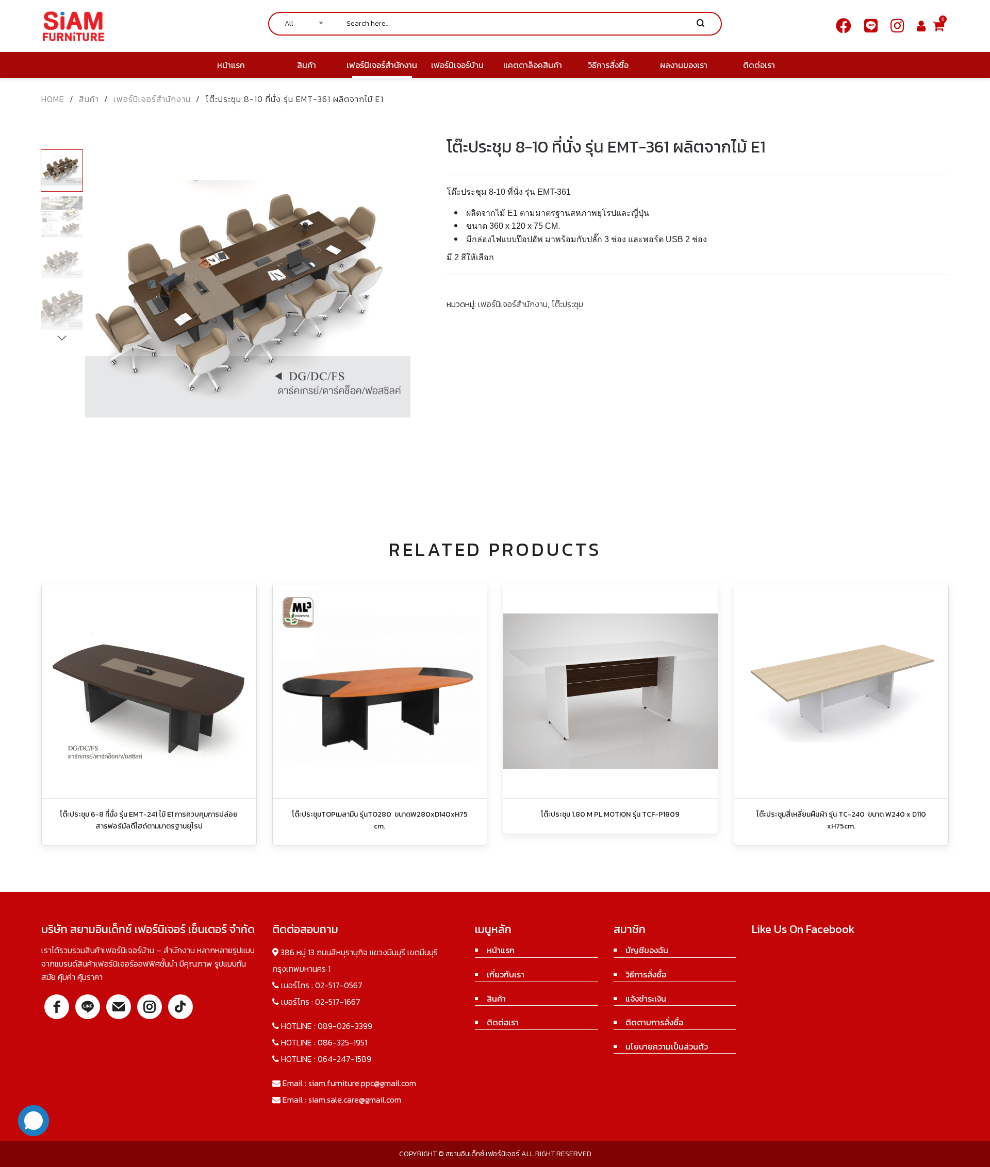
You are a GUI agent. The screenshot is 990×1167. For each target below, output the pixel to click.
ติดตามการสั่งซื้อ (654, 1022)
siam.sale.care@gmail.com (354, 1099)
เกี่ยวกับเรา (505, 974)
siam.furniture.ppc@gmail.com (362, 1083)
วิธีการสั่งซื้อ (645, 974)
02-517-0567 (338, 985)
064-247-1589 (344, 1059)
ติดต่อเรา (503, 1022)
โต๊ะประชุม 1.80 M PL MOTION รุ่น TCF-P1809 (610, 814)
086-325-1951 (342, 1042)
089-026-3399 (345, 1026)
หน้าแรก (501, 950)
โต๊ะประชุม (567, 304)
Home (52, 99)
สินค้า (89, 99)
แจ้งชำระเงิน (645, 998)
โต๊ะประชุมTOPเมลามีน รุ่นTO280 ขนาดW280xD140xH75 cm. (380, 820)
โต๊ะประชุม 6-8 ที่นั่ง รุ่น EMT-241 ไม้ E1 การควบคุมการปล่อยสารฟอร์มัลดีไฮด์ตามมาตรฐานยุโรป (149, 820)
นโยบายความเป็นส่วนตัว (666, 1046)
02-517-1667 (337, 1001)
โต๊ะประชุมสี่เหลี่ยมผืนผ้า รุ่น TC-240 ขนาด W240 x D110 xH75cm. (841, 820)
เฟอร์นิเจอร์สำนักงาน (152, 99)
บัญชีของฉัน (646, 950)
